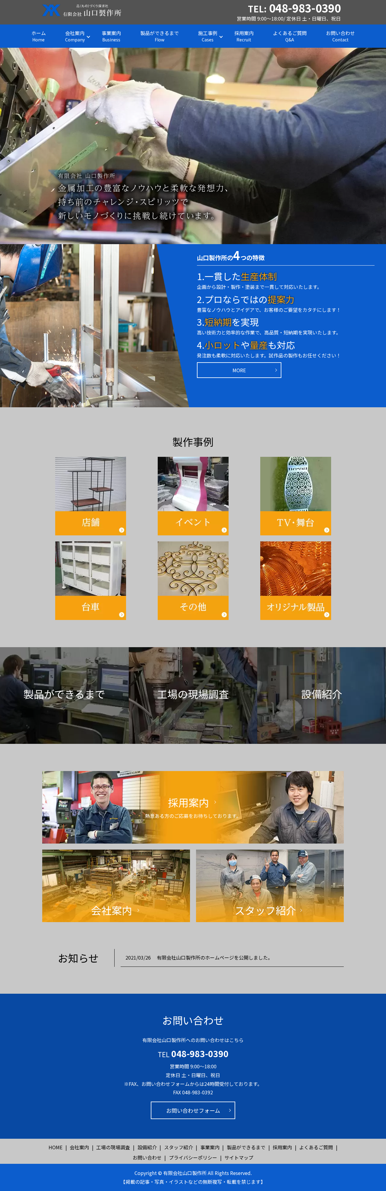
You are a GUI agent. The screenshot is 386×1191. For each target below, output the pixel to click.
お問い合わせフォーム (193, 1110)
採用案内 (244, 36)
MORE (239, 370)
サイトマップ (238, 1157)
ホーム (38, 36)
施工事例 (207, 36)
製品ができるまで (159, 36)
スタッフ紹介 (178, 1147)
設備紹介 (147, 1147)
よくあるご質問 (290, 36)
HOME (55, 1147)
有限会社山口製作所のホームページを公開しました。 (215, 957)
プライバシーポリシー (193, 1157)
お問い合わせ (340, 36)
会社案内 (75, 36)
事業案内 (111, 36)
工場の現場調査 (113, 1147)
